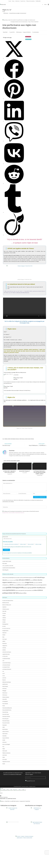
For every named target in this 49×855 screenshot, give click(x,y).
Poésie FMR (4, 699)
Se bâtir (3, 740)
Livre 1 (3, 673)
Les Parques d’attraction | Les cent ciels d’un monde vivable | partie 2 (39, 472)
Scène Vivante (4, 733)
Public (3, 727)
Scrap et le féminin (27, 32)
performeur (35, 584)
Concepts (4, 613)
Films (3, 637)
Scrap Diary (4, 735)
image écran (29, 582)
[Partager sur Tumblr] (14, 212)
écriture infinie (22, 593)
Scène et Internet (5, 731)
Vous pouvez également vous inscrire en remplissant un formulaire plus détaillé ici (17, 552)
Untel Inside (4, 755)
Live (3, 671)
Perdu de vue (4, 692)
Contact (13, 1)
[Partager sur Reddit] (14, 183)
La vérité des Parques (6, 658)
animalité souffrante (19, 577)
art (34, 577)
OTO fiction (4, 688)
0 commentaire (35, 32)
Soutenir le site (22, 1)
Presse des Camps (5, 714)
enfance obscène (37, 580)
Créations (4, 617)
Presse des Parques (5, 720)
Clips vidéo (4, 611)
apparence (31, 577)
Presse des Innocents (6, 716)
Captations (4, 606)
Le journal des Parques (6, 662)
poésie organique (28, 587)
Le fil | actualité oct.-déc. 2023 (7, 565)
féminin (6, 438)
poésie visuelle (22, 438)
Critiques (4, 619)
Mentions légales (29, 774)
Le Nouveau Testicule (6, 664)
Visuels (3, 763)
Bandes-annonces (5, 602)
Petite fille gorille (5, 569)
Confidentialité (38, 1)
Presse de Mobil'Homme (6, 710)
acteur (3, 577)
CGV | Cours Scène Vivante (35, 772)
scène (16, 590)
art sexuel (38, 577)
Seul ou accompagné (6, 744)
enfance (31, 580)
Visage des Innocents (6, 761)
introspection (5, 584)
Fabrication (4, 632)
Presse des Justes (5, 718)
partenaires (22, 584)
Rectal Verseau (5, 729)
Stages (3, 748)
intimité (9, 438)
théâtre (35, 590)
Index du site (17, 1)
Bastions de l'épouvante (6, 604)
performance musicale (15, 438)
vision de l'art (13, 593)
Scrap (26, 438)
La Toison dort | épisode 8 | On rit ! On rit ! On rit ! (9, 471)
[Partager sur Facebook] (14, 78)
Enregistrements (5, 630)
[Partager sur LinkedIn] (14, 121)
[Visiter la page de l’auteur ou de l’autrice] (4, 452)
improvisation (35, 582)
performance (29, 585)
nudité (18, 585)
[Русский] (17, 790)
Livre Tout (4, 677)
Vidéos (3, 757)
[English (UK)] (2, 790)
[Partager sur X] (14, 58)
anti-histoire (26, 577)
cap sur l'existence (10, 580)
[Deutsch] (5, 790)
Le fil (3, 660)
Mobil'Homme (5, 684)
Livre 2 (3, 675)
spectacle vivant (24, 590)
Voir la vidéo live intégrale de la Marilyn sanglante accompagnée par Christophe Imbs (24, 322)
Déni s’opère (4, 563)
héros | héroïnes (22, 582)
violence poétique (30, 438)
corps (14, 580)
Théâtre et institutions (6, 753)
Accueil (10, 1)
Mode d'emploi (5, 686)
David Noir (5, 32)
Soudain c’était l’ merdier (6, 561)
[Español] (9, 790)
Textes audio (4, 750)
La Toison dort (5, 656)
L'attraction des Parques (6, 652)
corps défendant (19, 580)
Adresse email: (5, 536)
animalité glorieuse (12, 577)
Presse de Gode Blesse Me (7, 707)
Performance (19, 32)
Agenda (27, 772)
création (27, 580)
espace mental (7, 582)
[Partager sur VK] (14, 163)
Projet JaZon (4, 725)
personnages (40, 584)
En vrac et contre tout (6, 628)
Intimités (4, 649)
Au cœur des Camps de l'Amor (7, 600)
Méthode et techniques (6, 682)
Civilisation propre (5, 609)
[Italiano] (12, 790)
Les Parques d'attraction (6, 669)
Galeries (3, 641)
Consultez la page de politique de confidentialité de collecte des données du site (17, 546)
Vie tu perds (4, 759)
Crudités (3, 622)
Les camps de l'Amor (6, 667)
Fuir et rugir (4, 639)
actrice (6, 577)
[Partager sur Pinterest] (14, 98)
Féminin (3, 634)
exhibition (14, 582)
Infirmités (4, 647)
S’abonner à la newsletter (30, 1)
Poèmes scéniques (5, 697)
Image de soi (4, 645)
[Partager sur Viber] (14, 141)
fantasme (17, 582)
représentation (10, 590)
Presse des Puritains (6, 722)
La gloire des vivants (6, 654)
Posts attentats (5, 703)
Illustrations (4, 643)
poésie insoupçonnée (15, 587)
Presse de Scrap (5, 712)
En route (3, 626)
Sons (3, 746)
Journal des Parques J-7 (24, 471)
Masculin (4, 679)
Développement (5, 624)
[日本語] (14, 790)
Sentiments (4, 742)
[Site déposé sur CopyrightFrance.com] (30, 780)
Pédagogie (4, 690)
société (19, 590)
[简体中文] (21, 790)
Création (3, 615)
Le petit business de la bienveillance (8, 567)
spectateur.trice (30, 590)
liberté (11, 585)
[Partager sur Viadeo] (14, 235)
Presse (3, 705)
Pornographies (5, 701)
